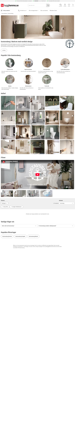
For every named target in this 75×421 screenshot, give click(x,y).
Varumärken (4, 13)
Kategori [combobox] (4, 203)
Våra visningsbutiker (33, 10)
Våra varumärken (44, 10)
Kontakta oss (23, 10)
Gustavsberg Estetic (7, 236)
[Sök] (48, 5)
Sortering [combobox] (62, 203)
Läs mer (4, 50)
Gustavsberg (10, 13)
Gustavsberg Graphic (20, 236)
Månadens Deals (53, 10)
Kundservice (60, 6)
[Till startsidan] (10, 5)
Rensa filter (5, 206)
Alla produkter (6, 10)
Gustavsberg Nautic (33, 236)
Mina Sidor (65, 6)
